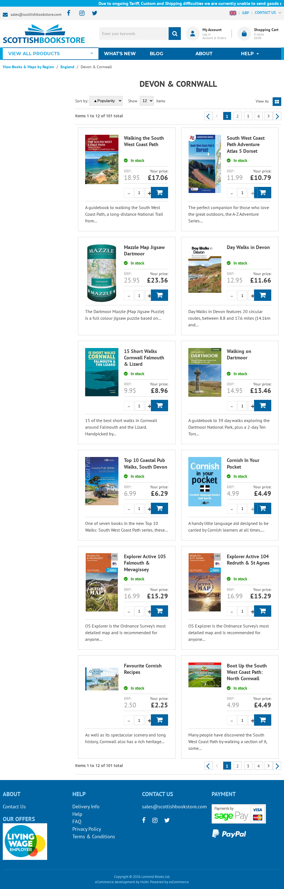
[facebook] (67, 13)
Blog (156, 53)
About (204, 53)
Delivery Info (86, 806)
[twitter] (92, 13)
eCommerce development (115, 882)
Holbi (144, 882)
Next (277, 116)
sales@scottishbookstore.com (36, 14)
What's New (120, 53)
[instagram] (79, 13)
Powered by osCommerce (169, 882)
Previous (208, 116)
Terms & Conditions (93, 836)
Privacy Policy (86, 829)
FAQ (76, 821)
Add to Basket (159, 192)
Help (77, 814)
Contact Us (14, 806)
